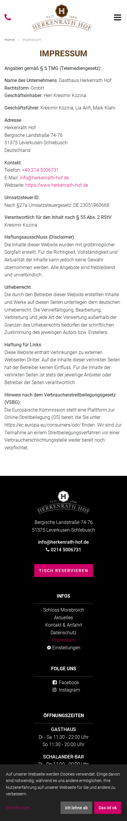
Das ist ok (108, 807)
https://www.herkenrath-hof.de (56, 185)
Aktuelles (63, 617)
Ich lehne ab (76, 807)
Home (9, 39)
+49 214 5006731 (40, 170)
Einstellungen (65, 647)
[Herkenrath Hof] (62, 17)
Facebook (68, 682)
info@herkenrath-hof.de (44, 178)
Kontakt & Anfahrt (63, 625)
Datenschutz (63, 632)
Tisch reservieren (63, 570)
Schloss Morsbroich (63, 610)
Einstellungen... (19, 807)
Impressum (63, 640)
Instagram (69, 690)
